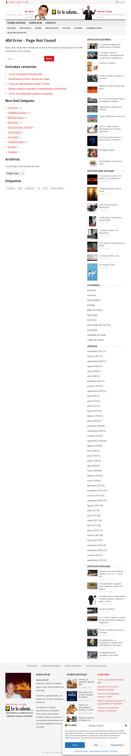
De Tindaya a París (107, 265)
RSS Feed (104, 674)
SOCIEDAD (78, 28)
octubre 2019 (93, 386)
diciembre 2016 (94, 545)
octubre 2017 (93, 495)
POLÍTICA (66, 28)
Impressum (114, 751)
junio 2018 (92, 455)
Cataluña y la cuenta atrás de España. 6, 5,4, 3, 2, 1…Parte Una (111, 574)
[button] (126, 725)
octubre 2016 (93, 555)
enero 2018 (92, 480)
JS (39, 188)
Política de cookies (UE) (96, 666)
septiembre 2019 (95, 391)
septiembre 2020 (95, 361)
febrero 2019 (93, 416)
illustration (30, 188)
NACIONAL (11, 28)
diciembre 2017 (94, 485)
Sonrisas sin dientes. (107, 63)
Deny (96, 745)
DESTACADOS (25, 28)
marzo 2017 (93, 530)
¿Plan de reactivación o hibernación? (108, 206)
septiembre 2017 (95, 500)
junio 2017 (92, 515)
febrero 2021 (93, 356)
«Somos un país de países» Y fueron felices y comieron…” (111, 138)
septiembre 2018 (95, 440)
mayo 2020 (92, 371)
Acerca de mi (35, 23)
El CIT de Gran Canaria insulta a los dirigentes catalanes (112, 99)
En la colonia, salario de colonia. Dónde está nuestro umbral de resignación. (112, 620)
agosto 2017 (93, 505)
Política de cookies (81, 751)
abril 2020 (92, 376)
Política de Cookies (73, 666)
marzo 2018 (93, 470)
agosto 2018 (93, 445)
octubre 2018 (93, 435)
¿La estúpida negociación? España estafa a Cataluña (110, 45)
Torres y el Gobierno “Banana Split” (25, 74)
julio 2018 (91, 450)
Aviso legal (32, 666)
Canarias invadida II (107, 609)
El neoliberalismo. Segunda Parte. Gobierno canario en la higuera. (111, 586)
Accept (75, 745)
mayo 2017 (92, 520)
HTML (20, 188)
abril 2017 (92, 525)
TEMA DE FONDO (16, 142)
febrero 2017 (93, 535)
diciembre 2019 (94, 381)
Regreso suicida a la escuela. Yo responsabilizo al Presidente (37, 88)
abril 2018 (92, 465)
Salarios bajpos (57, 188)
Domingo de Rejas (106, 150)
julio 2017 (91, 510)
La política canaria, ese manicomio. (108, 231)
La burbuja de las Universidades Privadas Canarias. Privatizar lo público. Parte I (112, 599)
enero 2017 (92, 540)
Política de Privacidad (51, 666)
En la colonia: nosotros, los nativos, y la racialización (110, 177)
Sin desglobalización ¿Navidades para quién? (109, 653)
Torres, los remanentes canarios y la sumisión (30, 93)
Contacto (51, 23)
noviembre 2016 (95, 550)
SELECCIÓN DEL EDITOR (16, 33)
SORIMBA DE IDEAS (94, 28)
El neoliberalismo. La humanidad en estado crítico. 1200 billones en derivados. (111, 642)
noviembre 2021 (95, 351)
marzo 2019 (93, 411)
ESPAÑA (38, 28)
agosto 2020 (93, 366)
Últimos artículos (16, 23)
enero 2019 (92, 421)
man (45, 188)
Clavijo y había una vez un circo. (112, 116)
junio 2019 (92, 401)
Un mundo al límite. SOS (109, 256)
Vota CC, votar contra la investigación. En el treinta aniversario (110, 129)
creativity (11, 188)
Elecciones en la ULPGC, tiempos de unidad (28, 78)
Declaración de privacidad (98, 751)
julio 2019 (91, 396)
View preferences (117, 745)
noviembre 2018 (95, 430)
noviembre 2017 (95, 490)
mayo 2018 (92, 460)
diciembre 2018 (94, 425)
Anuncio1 (91, 290)
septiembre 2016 (95, 560)
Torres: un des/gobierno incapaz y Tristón (29, 83)
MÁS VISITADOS (52, 28)
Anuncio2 (12, 152)
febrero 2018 (93, 475)
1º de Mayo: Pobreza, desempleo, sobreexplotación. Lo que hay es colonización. (111, 55)
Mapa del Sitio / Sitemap (16, 704)
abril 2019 (92, 406)
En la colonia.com (55, 752)
